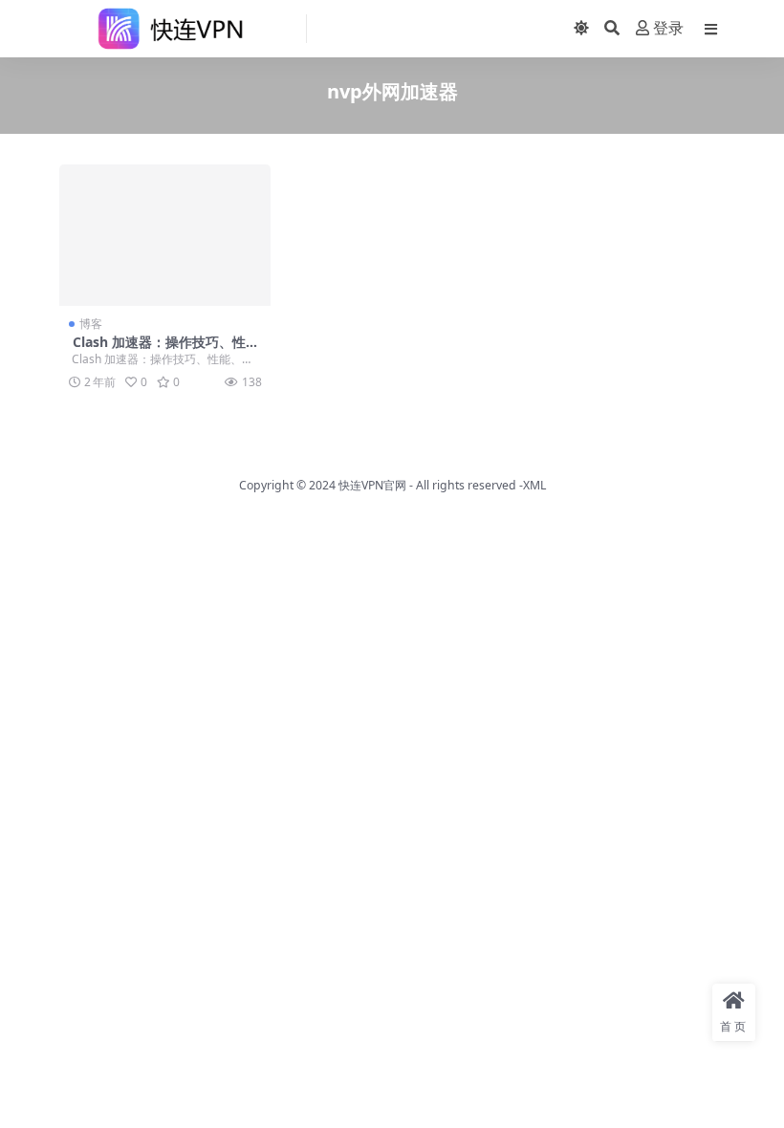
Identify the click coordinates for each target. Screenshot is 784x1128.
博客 (90, 323)
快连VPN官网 (372, 485)
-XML (531, 485)
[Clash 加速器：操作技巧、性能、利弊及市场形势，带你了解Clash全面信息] (165, 235)
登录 (668, 28)
